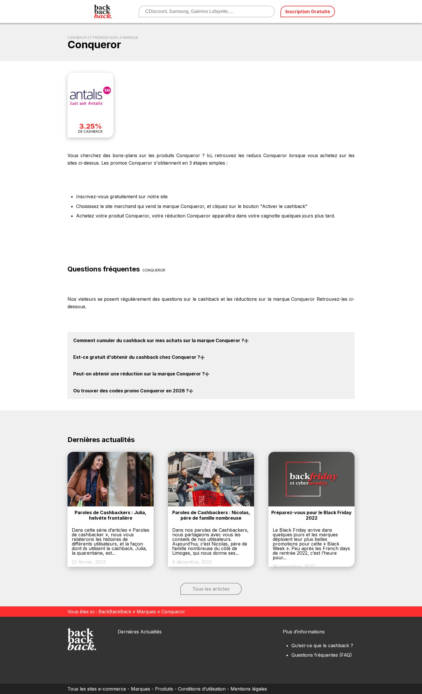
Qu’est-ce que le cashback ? (322, 645)
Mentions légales (249, 689)
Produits (164, 689)
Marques (146, 611)
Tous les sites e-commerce (96, 689)
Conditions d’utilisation (202, 689)
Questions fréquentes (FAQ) (321, 655)
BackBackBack (114, 611)
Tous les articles (211, 589)
